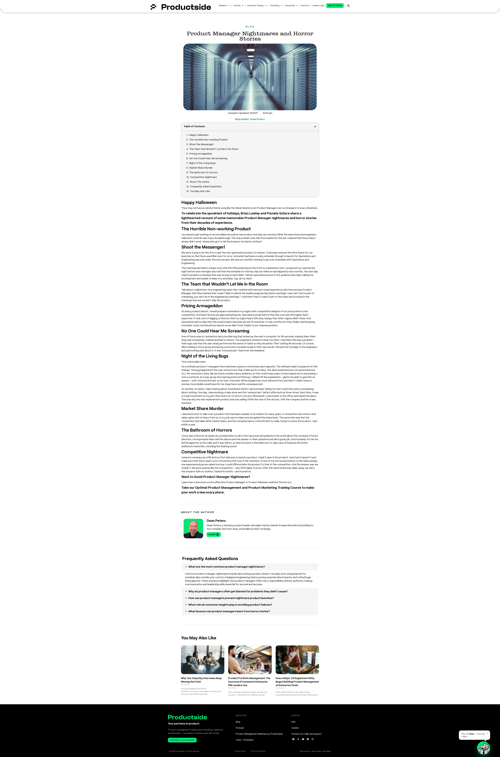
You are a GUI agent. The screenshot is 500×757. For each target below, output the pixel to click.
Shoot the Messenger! (201, 144)
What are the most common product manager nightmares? (226, 567)
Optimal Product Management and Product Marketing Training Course (248, 487)
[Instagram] (313, 739)
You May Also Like (200, 191)
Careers (295, 728)
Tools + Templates (245, 740)
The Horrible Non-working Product (208, 140)
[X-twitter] (298, 739)
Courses (237, 6)
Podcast (240, 728)
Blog (238, 722)
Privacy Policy (240, 751)
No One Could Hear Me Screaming (208, 158)
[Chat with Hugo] (483, 747)
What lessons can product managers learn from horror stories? (229, 611)
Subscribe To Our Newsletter (182, 740)
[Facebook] (293, 739)
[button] (315, 126)
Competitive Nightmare (203, 177)
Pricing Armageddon (200, 154)
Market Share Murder (201, 168)
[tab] (250, 567)
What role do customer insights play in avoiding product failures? (230, 605)
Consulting (274, 6)
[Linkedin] (308, 739)
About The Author (200, 182)
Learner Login (318, 6)
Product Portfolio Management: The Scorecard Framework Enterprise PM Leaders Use (249, 682)
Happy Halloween (198, 135)
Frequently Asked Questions (205, 187)
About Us (305, 6)
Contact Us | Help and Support (306, 734)
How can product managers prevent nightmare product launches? (231, 598)
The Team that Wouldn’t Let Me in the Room (214, 149)
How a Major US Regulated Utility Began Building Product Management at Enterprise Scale (297, 682)
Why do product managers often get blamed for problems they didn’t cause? (238, 591)
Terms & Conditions (258, 751)
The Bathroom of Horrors (203, 172)
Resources (290, 6)
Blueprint (223, 6)
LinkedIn (212, 534)
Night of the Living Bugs (202, 163)
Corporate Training (255, 6)
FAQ (293, 722)
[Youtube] (303, 739)
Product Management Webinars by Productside (259, 734)
